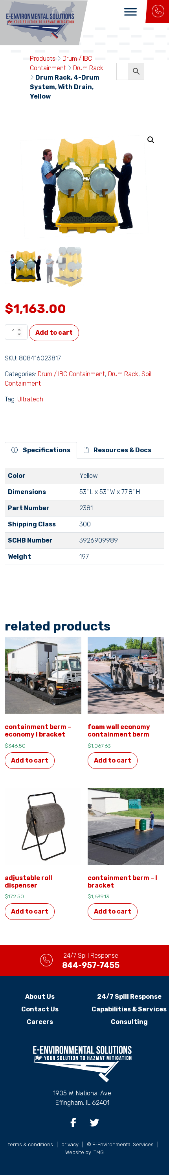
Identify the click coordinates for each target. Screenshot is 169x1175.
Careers (40, 1022)
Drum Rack (88, 68)
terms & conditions (30, 1144)
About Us (40, 996)
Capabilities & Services (129, 1009)
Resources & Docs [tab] (121, 450)
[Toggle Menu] (130, 11)
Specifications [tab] (46, 450)
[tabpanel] (84, 520)
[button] (151, 140)
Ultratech (30, 399)
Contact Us (40, 1009)
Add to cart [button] (29, 760)
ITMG (98, 1152)
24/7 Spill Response (129, 996)
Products (42, 58)
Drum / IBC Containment (71, 374)
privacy (70, 1144)
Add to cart (54, 332)
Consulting (129, 1022)
